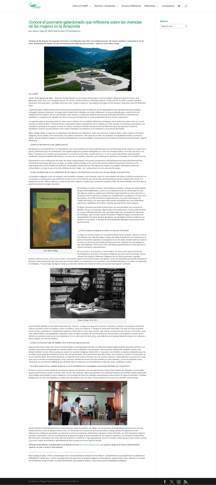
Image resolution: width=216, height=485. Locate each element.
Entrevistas (59, 31)
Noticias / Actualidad (105, 6)
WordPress (74, 481)
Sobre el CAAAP (80, 6)
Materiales (150, 6)
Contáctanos (168, 6)
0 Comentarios (73, 31)
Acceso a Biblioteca (131, 6)
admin (35, 31)
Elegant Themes (47, 481)
